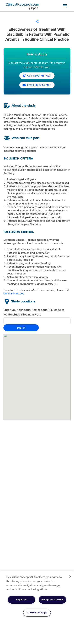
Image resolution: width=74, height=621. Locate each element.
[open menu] (65, 5)
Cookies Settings (37, 612)
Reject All (21, 599)
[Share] (37, 21)
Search (21, 327)
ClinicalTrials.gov (13, 293)
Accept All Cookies (52, 599)
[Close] (70, 576)
